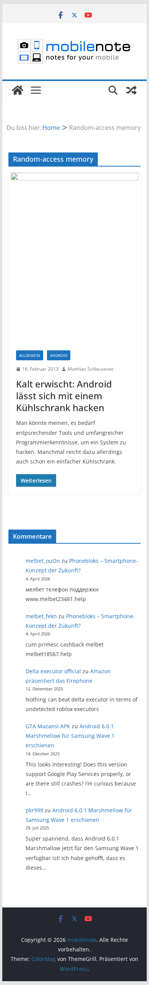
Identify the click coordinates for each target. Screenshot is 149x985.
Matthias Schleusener (91, 369)
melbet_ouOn (43, 560)
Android (58, 355)
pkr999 (34, 810)
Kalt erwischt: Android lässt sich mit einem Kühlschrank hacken (64, 395)
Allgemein (29, 355)
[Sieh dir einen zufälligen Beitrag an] (131, 90)
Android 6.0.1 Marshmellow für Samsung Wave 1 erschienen (70, 736)
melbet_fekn (41, 616)
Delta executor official (53, 671)
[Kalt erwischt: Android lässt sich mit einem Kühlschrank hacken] (74, 258)
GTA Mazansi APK (48, 726)
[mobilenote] (17, 90)
